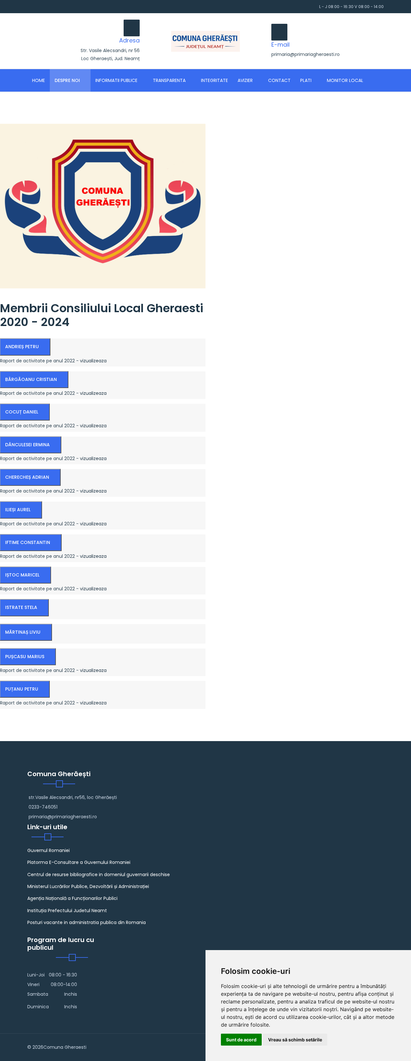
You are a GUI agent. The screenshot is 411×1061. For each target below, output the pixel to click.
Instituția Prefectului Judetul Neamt (67, 910)
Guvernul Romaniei (48, 850)
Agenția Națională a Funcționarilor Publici (72, 898)
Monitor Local (345, 80)
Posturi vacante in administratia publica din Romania (86, 922)
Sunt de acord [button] (241, 1039)
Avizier (245, 80)
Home (38, 80)
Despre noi (67, 80)
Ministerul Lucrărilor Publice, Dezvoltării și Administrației (88, 886)
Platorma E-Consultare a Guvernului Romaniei (78, 862)
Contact (279, 80)
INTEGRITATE (214, 80)
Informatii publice (116, 80)
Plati (305, 80)
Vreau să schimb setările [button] (295, 1039)
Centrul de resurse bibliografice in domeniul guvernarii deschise (98, 874)
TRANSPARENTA (169, 80)
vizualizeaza (93, 361)
